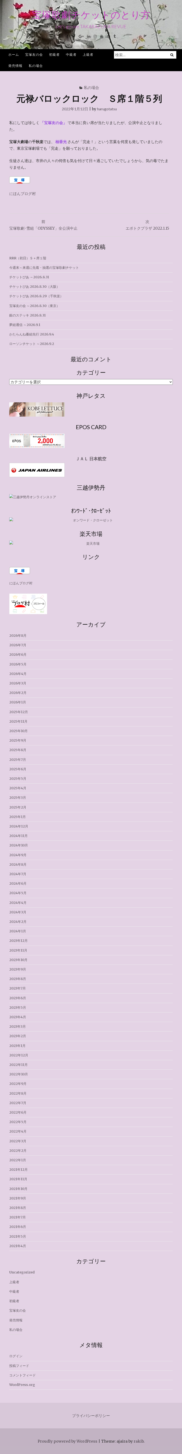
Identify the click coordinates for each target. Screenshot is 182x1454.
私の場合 (36, 66)
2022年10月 (18, 1074)
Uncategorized (22, 1272)
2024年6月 (18, 883)
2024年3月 (17, 912)
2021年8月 (17, 1208)
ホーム (13, 54)
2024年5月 (18, 893)
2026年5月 (18, 664)
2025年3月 (17, 797)
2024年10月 (18, 845)
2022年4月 (18, 1131)
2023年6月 (17, 998)
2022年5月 (18, 1122)
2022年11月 (18, 1065)
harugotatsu (107, 109)
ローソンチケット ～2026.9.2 (31, 344)
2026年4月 (18, 674)
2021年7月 (17, 1217)
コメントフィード (22, 1375)
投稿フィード (19, 1366)
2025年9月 (17, 740)
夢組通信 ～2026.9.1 (24, 325)
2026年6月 (18, 654)
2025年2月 (17, 807)
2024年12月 (18, 826)
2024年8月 (18, 864)
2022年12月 (18, 1055)
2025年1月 (17, 817)
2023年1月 (17, 1046)
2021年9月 (17, 1198)
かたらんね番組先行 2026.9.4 (31, 334)
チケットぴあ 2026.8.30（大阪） (34, 286)
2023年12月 (18, 940)
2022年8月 (18, 1093)
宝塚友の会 (34, 54)
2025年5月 (17, 778)
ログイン (16, 1356)
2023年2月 (17, 1036)
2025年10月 (18, 731)
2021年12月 (18, 1169)
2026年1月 (17, 702)
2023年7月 (17, 988)
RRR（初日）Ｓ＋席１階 (27, 258)
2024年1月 (17, 931)
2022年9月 (18, 1084)
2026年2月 (18, 693)
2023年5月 (17, 1007)
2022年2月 (18, 1150)
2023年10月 (18, 960)
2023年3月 (17, 1026)
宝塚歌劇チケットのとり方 (91, 14)
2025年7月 (17, 759)
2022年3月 (17, 1141)
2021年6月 (17, 1227)
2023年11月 (18, 950)
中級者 (71, 54)
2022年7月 (17, 1103)
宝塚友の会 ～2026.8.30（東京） (34, 306)
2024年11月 (18, 836)
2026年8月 (18, 635)
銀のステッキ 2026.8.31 (27, 315)
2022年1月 (17, 1160)
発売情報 (15, 66)
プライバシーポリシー (91, 1415)
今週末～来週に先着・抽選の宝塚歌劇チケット (44, 267)
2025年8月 (17, 750)
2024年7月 (17, 874)
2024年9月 (18, 855)
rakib (139, 1441)
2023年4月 (17, 1017)
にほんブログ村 (22, 193)
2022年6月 (18, 1112)
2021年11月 (18, 1179)
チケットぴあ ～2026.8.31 (29, 277)
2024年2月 (18, 922)
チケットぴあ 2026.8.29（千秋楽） (36, 296)
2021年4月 (17, 1246)
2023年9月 (17, 969)
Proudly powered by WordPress (67, 1441)
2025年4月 (17, 788)
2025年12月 (18, 712)
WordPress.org (22, 1385)
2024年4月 (18, 903)
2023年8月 (17, 979)
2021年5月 (17, 1236)
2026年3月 (17, 683)
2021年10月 (18, 1189)
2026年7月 (17, 645)
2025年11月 (18, 721)
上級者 (88, 54)
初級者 (54, 54)
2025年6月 (17, 769)
